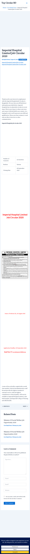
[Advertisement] (15, 32)
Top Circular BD (9, 3)
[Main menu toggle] (26, 3)
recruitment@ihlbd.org (19, 352)
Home (4, 7)
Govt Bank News (11, 7)
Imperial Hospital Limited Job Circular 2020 (14, 64)
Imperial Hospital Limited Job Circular (12, 62)
